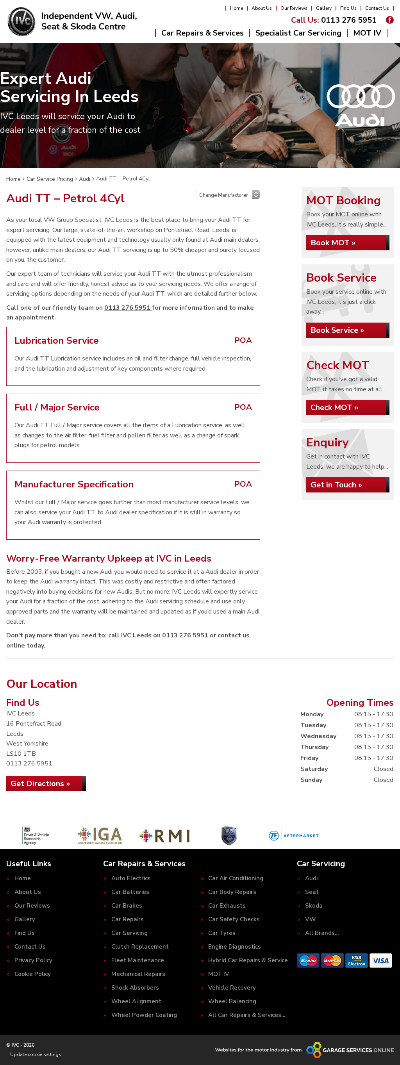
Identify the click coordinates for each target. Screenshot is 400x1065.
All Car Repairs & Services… (246, 1015)
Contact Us (377, 8)
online (15, 645)
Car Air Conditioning (235, 878)
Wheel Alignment (136, 1001)
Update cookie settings (35, 1054)
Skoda (314, 906)
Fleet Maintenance (137, 960)
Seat (312, 892)
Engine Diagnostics (234, 947)
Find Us (348, 8)
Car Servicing (129, 933)
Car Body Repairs (232, 892)
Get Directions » (40, 783)
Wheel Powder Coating (144, 1015)
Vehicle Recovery (232, 988)
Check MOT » (334, 407)
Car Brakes (126, 906)
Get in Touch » (336, 485)
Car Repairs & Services (202, 33)
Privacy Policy (33, 960)
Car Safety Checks (234, 919)
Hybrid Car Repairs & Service (248, 960)
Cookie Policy (32, 974)
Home (236, 8)
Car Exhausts (227, 906)
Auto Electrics (131, 878)
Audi (311, 878)
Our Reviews (293, 8)
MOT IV (367, 33)
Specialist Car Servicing (298, 33)
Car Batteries (130, 892)
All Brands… (322, 933)
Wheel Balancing (232, 1001)
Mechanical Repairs (138, 974)
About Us (262, 8)
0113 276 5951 (334, 20)
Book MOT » (333, 242)
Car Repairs (127, 919)
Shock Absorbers (135, 988)
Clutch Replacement (140, 947)
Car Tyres (222, 933)
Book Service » (337, 330)
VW (310, 919)
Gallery (324, 8)
